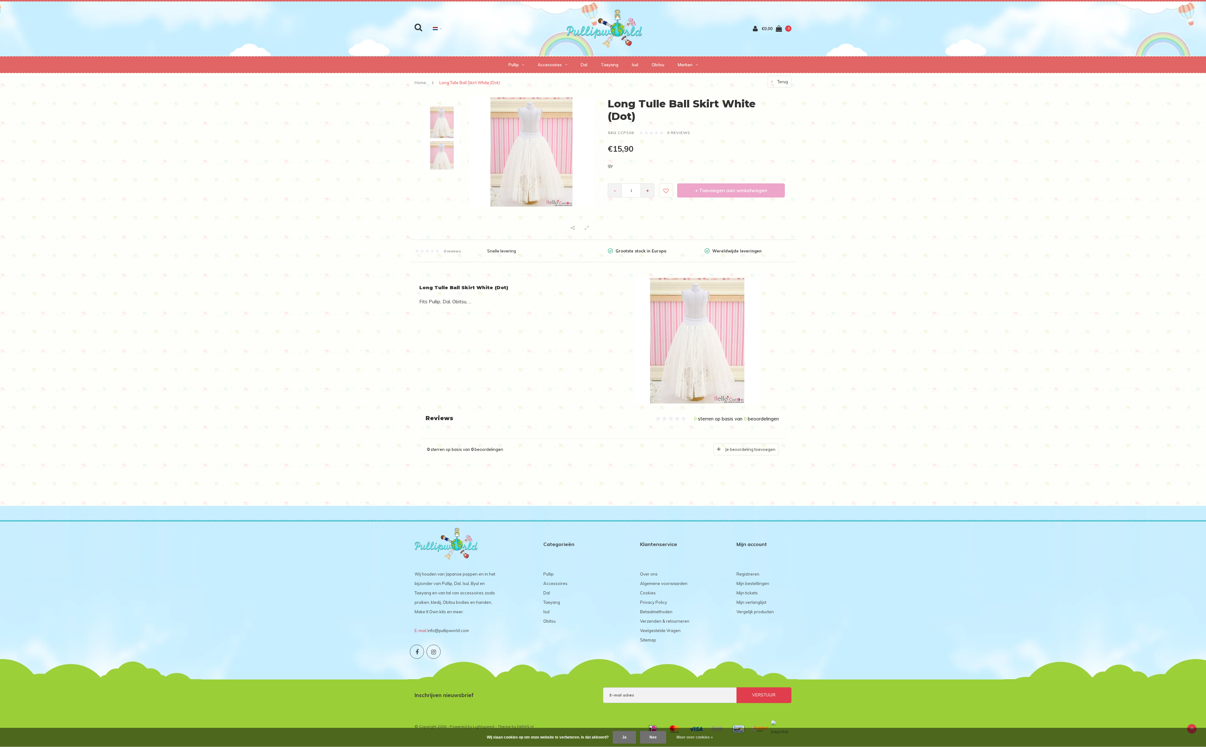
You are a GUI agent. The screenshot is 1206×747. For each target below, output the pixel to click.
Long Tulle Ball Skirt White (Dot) (469, 82)
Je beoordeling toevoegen (750, 449)
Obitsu (658, 64)
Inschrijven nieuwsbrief (444, 695)
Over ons (649, 573)
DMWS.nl (525, 726)
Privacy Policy (653, 602)
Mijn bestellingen (752, 583)
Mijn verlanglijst (751, 602)
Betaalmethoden (656, 611)
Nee (653, 737)
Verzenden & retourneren (664, 621)
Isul (635, 64)
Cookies (648, 592)
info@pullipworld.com (448, 630)
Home (420, 82)
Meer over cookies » (694, 737)
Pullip (513, 64)
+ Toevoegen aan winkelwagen (731, 190)
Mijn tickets (747, 592)
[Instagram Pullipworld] (433, 652)
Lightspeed (483, 726)
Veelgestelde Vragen (660, 630)
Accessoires (550, 64)
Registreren (747, 573)
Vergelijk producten (755, 611)
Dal (584, 64)
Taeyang (609, 64)
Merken (685, 64)
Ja (624, 737)
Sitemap (648, 639)
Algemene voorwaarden (663, 583)
